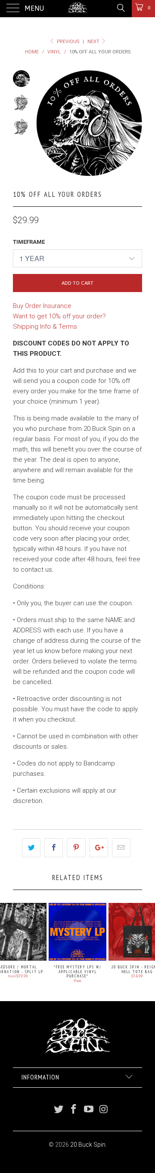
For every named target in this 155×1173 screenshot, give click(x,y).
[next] (134, 123)
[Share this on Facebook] (53, 847)
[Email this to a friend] (121, 847)
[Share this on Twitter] (31, 847)
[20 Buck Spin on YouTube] (89, 1110)
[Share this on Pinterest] (76, 847)
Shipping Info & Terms (45, 326)
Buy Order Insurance (42, 306)
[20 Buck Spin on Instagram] (103, 1110)
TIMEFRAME (29, 242)
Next (94, 41)
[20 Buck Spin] (77, 8)
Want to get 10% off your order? (59, 316)
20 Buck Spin (87, 1144)
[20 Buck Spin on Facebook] (74, 1110)
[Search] (120, 8)
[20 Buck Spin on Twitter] (59, 1110)
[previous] (44, 123)
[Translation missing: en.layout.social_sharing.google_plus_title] (99, 847)
